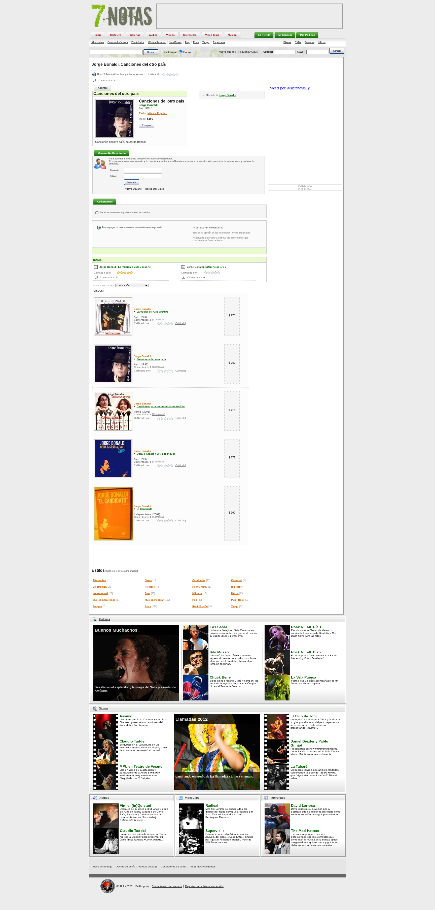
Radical (211, 805)
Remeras (309, 42)
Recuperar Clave (248, 51)
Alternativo (97, 42)
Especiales (219, 42)
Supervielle (215, 831)
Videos (170, 34)
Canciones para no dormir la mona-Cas (161, 406)
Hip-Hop (236, 586)
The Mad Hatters (305, 831)
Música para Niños (104, 599)
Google (187, 52)
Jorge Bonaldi (227, 95)
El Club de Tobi (304, 716)
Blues (148, 580)
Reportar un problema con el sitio (204, 886)
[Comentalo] (158, 319)
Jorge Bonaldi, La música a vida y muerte (125, 266)
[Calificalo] (180, 323)
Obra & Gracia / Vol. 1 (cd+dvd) (156, 453)
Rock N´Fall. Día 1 (306, 627)
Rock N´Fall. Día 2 (306, 652)
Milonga (197, 593)
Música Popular (157, 42)
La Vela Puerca (303, 677)
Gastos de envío (125, 866)
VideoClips (192, 797)
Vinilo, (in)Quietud (135, 805)
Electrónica (137, 42)
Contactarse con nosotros (167, 886)
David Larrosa (303, 805)
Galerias (104, 619)
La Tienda (264, 34)
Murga (235, 593)
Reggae (97, 606)
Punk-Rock (237, 599)
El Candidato (144, 509)
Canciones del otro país (151, 359)
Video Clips (212, 34)
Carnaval (236, 580)
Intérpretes (190, 34)
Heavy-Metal (199, 586)
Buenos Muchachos (116, 630)
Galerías (135, 34)
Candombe (198, 580)
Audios (153, 34)
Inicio (98, 34)
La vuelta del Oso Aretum (152, 311)
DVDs (298, 42)
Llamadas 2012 (191, 719)
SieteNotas (170, 52)
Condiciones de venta (173, 866)
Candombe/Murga (117, 42)
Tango (205, 42)
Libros (321, 42)
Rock (196, 42)
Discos (287, 42)
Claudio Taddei (133, 741)
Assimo (126, 716)
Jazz (147, 593)
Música (232, 34)
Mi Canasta (285, 34)
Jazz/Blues (175, 42)
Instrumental (100, 593)
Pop (187, 42)
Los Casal (218, 627)
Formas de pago (148, 866)
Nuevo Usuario (227, 51)
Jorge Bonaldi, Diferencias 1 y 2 (206, 266)
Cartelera (115, 34)
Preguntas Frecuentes (202, 866)
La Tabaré (299, 766)
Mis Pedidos (307, 34)
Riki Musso (219, 652)
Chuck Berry (220, 677)
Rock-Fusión (200, 606)
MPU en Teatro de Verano (141, 766)
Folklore (150, 586)
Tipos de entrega (103, 866)
